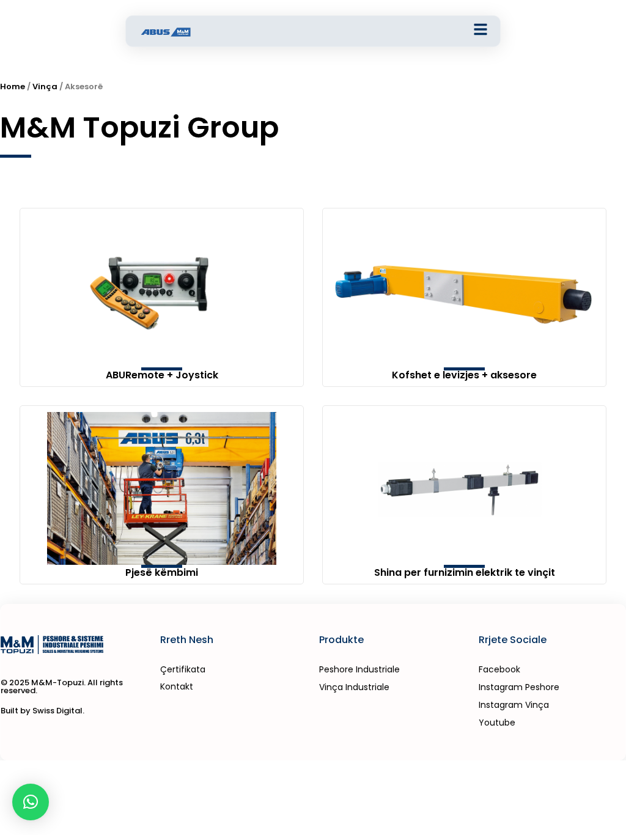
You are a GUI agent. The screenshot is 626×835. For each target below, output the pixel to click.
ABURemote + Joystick (162, 375)
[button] (30, 802)
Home (12, 86)
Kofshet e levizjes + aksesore (464, 375)
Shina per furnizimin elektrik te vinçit (464, 572)
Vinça (44, 86)
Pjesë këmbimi (161, 572)
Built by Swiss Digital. (42, 710)
